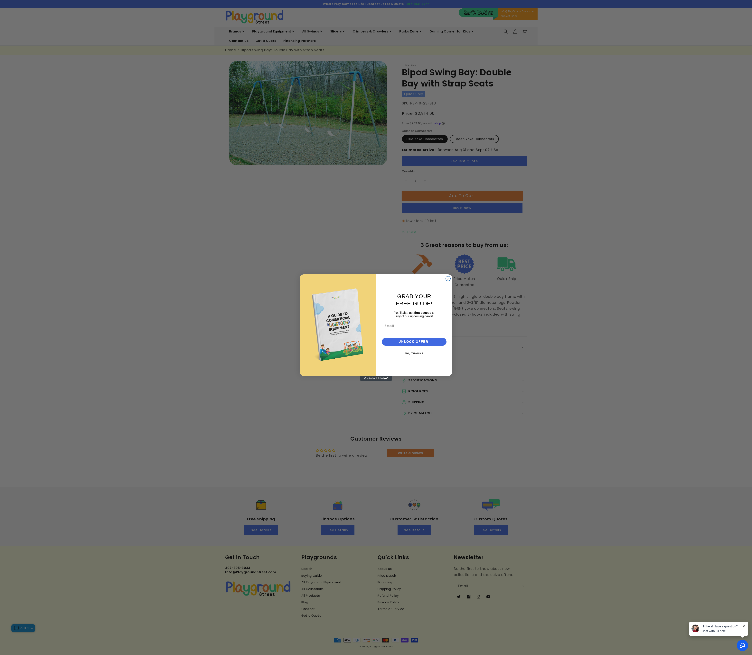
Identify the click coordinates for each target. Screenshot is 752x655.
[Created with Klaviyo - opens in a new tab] (376, 378)
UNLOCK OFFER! (414, 341)
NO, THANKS (414, 353)
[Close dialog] (448, 278)
